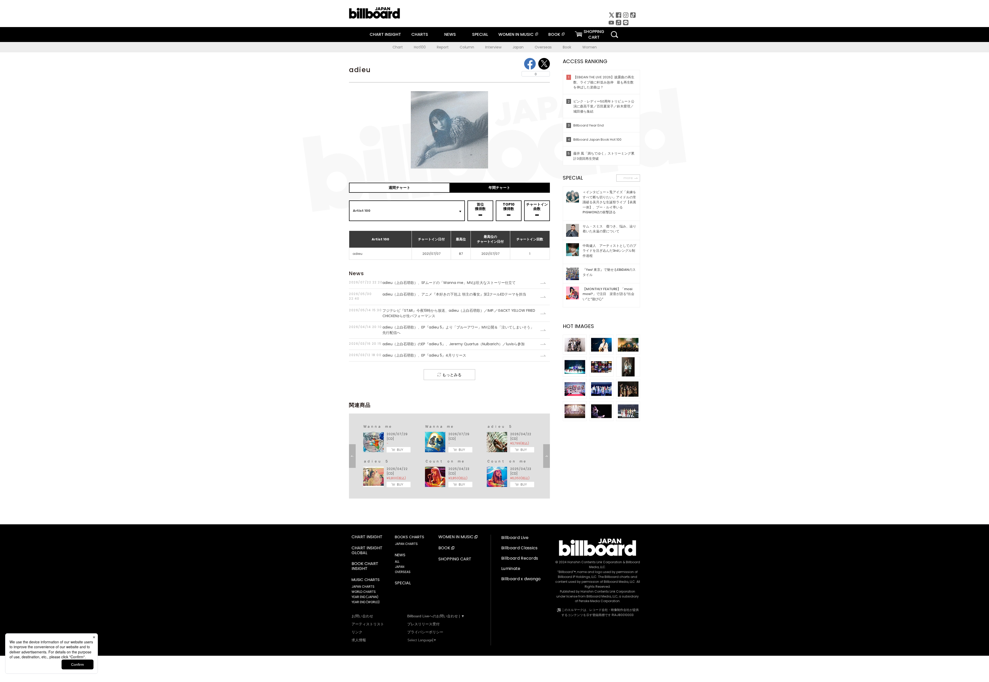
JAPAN (399, 567)
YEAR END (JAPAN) (365, 597)
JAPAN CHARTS (363, 586)
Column (467, 47)
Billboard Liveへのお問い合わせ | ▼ (436, 616)
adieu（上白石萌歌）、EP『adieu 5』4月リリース (407, 355)
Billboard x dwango (521, 579)
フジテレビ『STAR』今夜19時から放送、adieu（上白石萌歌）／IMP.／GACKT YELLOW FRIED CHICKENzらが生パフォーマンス (442, 313)
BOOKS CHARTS (409, 537)
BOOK (554, 34)
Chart (398, 47)
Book (567, 47)
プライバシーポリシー (425, 632)
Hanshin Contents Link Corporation (594, 562)
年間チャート (499, 187)
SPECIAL (480, 34)
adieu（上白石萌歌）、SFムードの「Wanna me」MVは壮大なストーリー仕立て (432, 282)
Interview (493, 47)
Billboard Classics (519, 548)
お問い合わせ (362, 616)
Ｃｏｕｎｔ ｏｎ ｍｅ (445, 461)
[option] (449, 456)
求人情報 (359, 640)
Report (443, 47)
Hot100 (420, 47)
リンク (357, 632)
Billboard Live (514, 538)
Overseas (543, 47)
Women (589, 47)
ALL (397, 561)
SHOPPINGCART (594, 34)
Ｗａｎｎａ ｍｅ (377, 426)
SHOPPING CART (454, 559)
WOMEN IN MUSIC (516, 34)
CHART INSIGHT (385, 34)
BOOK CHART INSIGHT (365, 566)
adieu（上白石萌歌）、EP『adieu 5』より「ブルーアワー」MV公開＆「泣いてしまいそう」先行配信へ (441, 330)
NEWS (450, 34)
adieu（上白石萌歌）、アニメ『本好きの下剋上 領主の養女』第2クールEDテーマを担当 (437, 296)
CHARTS (419, 34)
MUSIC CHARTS (366, 579)
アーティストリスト (368, 624)
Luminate (511, 568)
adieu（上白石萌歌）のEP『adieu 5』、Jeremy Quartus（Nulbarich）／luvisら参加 (437, 344)
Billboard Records (519, 558)
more (628, 177)
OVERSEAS (403, 572)
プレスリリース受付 (423, 624)
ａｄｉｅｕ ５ (499, 426)
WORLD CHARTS (364, 592)
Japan (518, 47)
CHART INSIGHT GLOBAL (367, 550)
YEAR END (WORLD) (366, 602)
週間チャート (399, 187)
